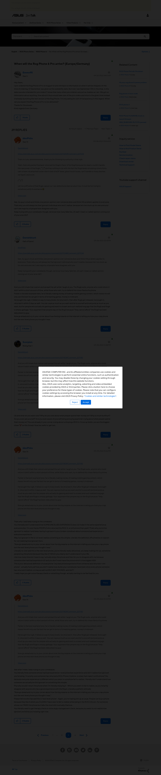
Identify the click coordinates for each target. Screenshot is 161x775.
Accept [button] (86, 402)
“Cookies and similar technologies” (100, 396)
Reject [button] (75, 402)
